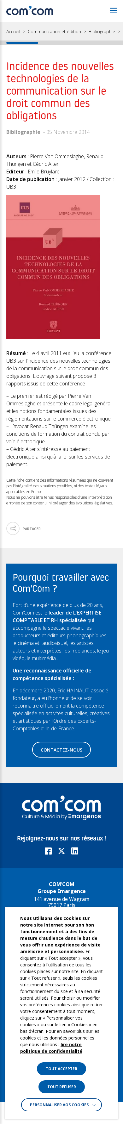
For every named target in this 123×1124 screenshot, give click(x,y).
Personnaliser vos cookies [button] (59, 1105)
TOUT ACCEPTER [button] (61, 1068)
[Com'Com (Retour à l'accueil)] (29, 11)
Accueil (13, 31)
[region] (61, 33)
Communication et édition (54, 31)
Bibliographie (102, 31)
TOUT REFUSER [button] (61, 1087)
